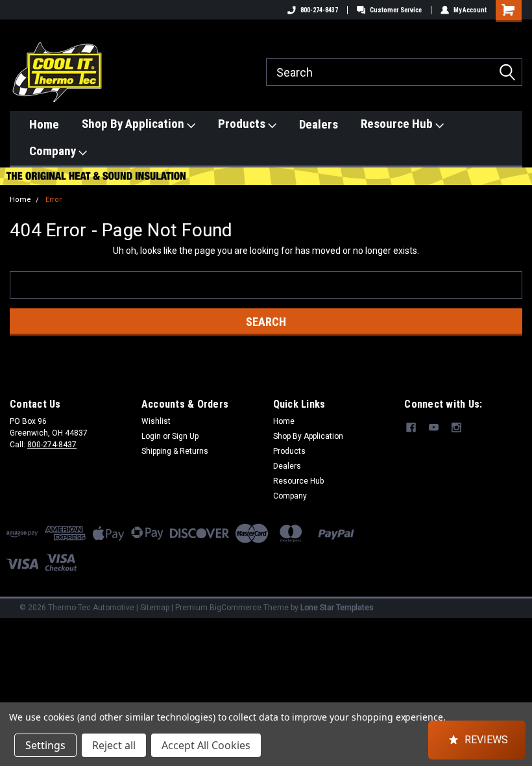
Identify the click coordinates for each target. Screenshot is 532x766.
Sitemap (154, 607)
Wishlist (156, 421)
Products (243, 123)
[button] (477, 740)
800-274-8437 (319, 10)
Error (53, 199)
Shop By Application (134, 123)
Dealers (318, 124)
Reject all (114, 745)
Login (151, 436)
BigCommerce (235, 607)
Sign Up (185, 436)
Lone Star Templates (337, 607)
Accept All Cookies (206, 745)
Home (44, 124)
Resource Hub (398, 123)
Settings (45, 745)
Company (54, 150)
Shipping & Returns (174, 451)
